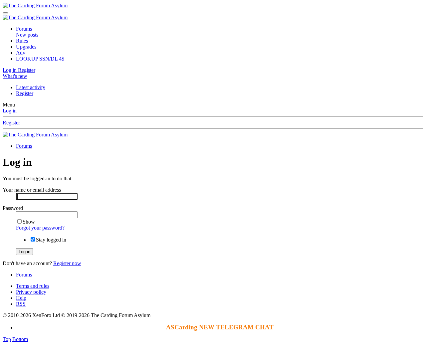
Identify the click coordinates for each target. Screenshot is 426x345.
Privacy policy (31, 292)
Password (13, 208)
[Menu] (5, 13)
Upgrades (26, 47)
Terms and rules (32, 286)
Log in (10, 110)
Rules (22, 41)
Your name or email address (32, 190)
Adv (20, 53)
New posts (27, 35)
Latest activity (30, 87)
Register (24, 93)
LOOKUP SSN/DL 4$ (40, 59)
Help (21, 298)
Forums (24, 29)
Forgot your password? (40, 228)
